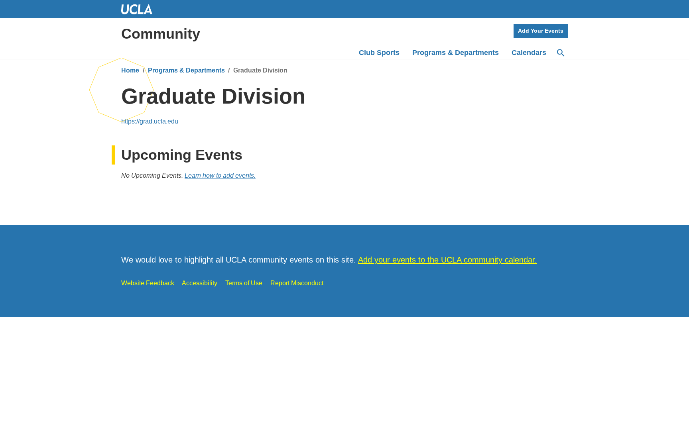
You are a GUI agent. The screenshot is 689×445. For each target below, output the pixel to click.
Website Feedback (147, 283)
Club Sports (379, 53)
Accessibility (199, 283)
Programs (455, 53)
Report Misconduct (296, 283)
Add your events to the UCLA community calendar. (447, 259)
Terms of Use (243, 283)
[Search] (560, 53)
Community (160, 33)
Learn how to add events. (220, 175)
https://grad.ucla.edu (149, 121)
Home (130, 70)
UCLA (140, 9)
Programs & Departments (186, 70)
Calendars (529, 53)
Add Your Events (540, 30)
